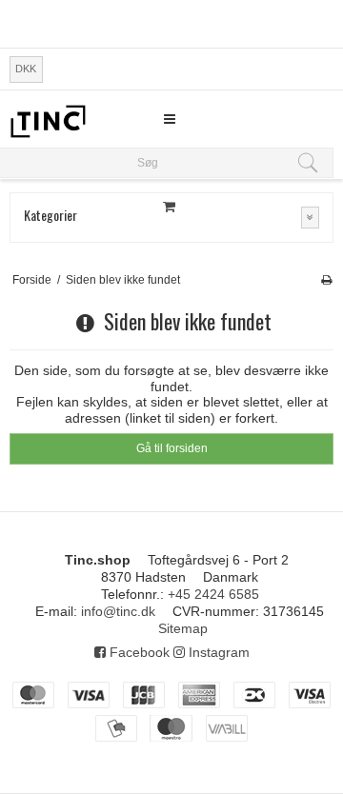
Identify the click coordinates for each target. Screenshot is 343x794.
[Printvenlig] (326, 280)
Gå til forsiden (172, 448)
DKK (25, 68)
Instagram (217, 652)
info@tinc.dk (118, 611)
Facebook (138, 652)
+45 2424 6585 (213, 594)
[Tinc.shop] (48, 121)
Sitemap (183, 628)
